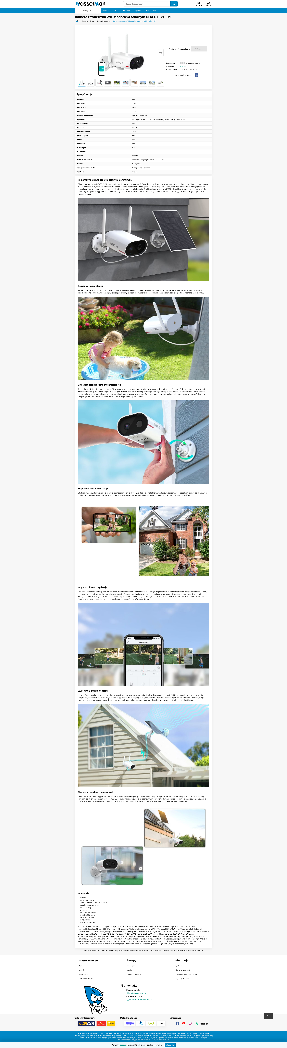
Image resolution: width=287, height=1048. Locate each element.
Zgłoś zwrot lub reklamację (139, 999)
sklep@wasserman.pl (136, 993)
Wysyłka (138, 10)
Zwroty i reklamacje (134, 974)
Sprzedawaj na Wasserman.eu (186, 974)
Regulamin (179, 966)
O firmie (126, 10)
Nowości (106, 10)
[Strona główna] (77, 21)
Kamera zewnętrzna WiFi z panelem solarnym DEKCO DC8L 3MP (134, 21)
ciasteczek (124, 1045)
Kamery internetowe (103, 21)
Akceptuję (170, 1045)
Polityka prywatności (182, 970)
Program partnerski (182, 978)
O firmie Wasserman (86, 978)
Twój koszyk (131, 966)
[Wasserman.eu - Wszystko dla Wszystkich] (90, 3)
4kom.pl (183, 66)
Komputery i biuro (88, 21)
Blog (116, 10)
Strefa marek (151, 10)
